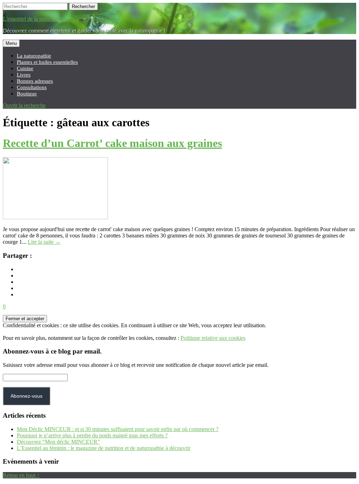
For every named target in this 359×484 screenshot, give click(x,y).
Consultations (32, 87)
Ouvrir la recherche (24, 105)
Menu (11, 43)
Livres (24, 75)
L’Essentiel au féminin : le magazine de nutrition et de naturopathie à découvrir (103, 448)
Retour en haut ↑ (21, 475)
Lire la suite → (44, 242)
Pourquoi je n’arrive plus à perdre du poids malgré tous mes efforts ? (92, 435)
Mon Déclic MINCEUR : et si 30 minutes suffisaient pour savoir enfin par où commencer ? (117, 429)
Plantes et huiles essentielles (47, 62)
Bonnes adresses (35, 81)
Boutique (27, 93)
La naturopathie (34, 56)
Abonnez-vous (26, 396)
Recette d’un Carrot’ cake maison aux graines (112, 143)
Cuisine (25, 68)
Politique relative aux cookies (213, 338)
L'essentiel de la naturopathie (35, 19)
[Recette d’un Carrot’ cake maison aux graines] (55, 217)
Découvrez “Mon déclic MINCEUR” (58, 442)
